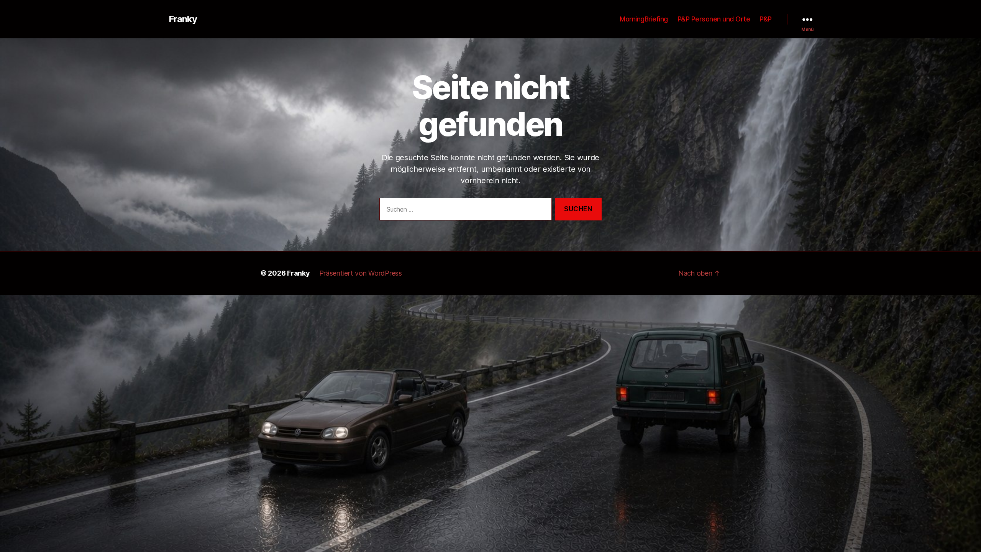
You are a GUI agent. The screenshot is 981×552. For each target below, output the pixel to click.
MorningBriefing (644, 19)
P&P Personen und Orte (714, 19)
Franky (183, 19)
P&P (766, 19)
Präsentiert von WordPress (360, 273)
